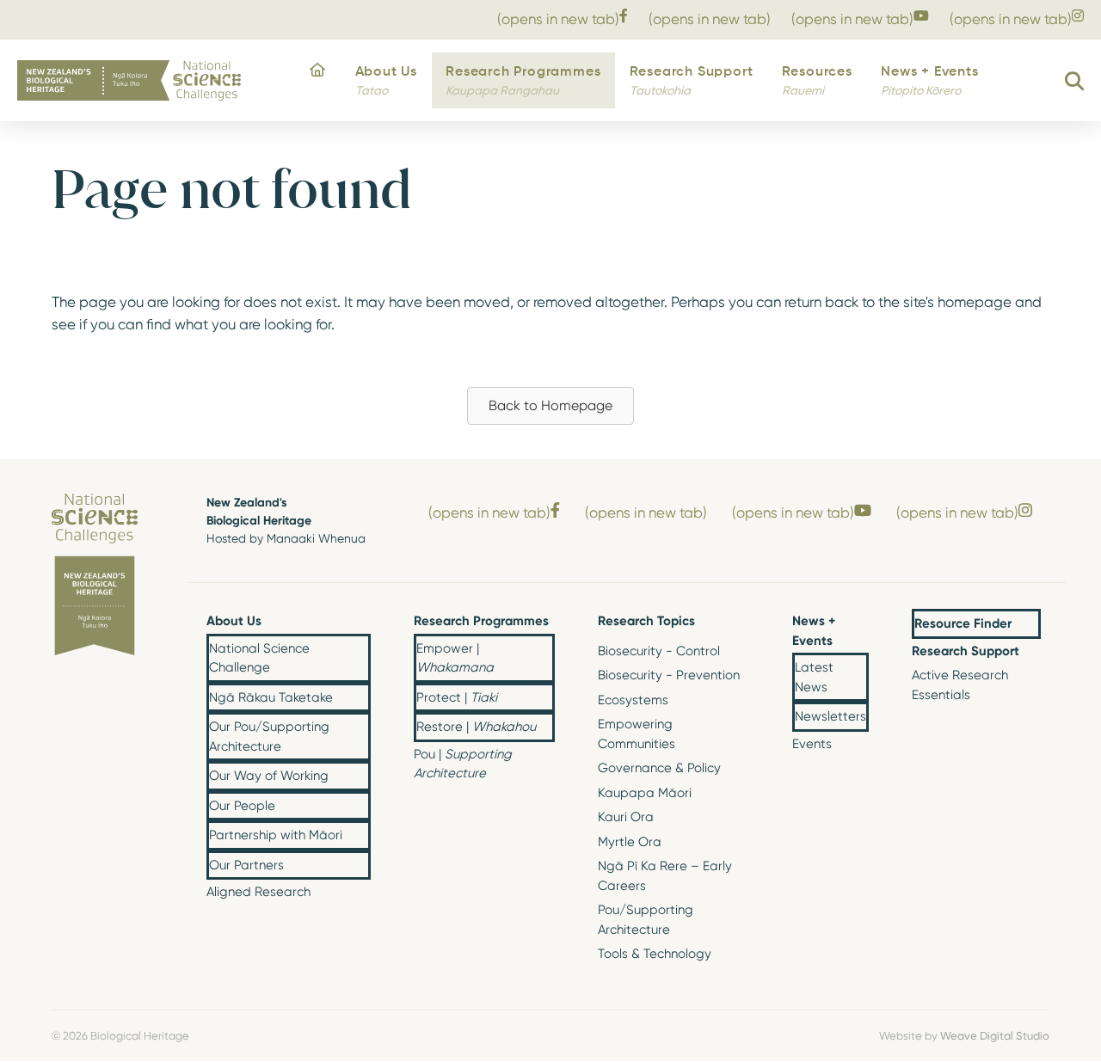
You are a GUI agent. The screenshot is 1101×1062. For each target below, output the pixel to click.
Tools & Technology (654, 953)
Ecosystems (633, 700)
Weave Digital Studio (994, 1035)
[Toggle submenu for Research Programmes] (541, 622)
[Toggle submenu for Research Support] (1027, 652)
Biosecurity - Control (659, 651)
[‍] (318, 80)
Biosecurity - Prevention (669, 675)
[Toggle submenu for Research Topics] (735, 622)
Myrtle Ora (629, 842)
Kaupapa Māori (645, 793)
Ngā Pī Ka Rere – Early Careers (665, 875)
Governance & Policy (659, 768)
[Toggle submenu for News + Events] (855, 632)
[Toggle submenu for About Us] (357, 622)
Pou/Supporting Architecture (645, 919)
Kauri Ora (626, 817)
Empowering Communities (636, 734)
